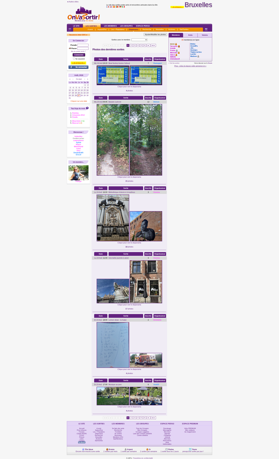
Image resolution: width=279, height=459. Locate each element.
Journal (167, 437)
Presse (81, 437)
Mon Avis (167, 439)
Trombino (118, 432)
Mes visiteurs (190, 430)
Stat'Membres (118, 439)
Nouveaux (118, 435)
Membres (176, 35)
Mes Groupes (142, 430)
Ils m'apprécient (190, 432)
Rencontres (167, 440)
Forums (81, 432)
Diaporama (133, 29)
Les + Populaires (117, 29)
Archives (171, 29)
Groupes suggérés (142, 432)
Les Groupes (126, 26)
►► (153, 45)
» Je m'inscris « (177, 7)
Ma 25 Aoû (98, 102)
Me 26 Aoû (98, 63)
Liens (82, 439)
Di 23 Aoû (98, 320)
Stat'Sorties (184, 29)
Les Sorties (91, 26)
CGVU (81, 435)
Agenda (167, 433)
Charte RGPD (82, 433)
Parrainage (167, 428)
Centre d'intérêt (142, 435)
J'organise (167, 435)
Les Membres (110, 26)
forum (210, 63)
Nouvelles (160, 29)
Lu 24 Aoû (98, 192)
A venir (90, 29)
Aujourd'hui (102, 29)
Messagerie (167, 430)
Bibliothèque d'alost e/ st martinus (122, 192)
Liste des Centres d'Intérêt (142, 433)
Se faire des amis (118, 428)
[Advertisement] (159, 15)
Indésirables (167, 444)
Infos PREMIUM (190, 428)
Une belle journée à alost (118, 258)
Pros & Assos (81, 430)
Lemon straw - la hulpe (118, 320)
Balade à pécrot (115, 102)
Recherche (147, 29)
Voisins (205, 35)
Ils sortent (118, 433)
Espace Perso (143, 26)
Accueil (81, 428)
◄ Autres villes (72, 2)
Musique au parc (115, 385)
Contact (81, 440)
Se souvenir (80, 59)
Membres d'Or (118, 437)
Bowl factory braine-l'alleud (119, 63)
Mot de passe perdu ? (78, 51)
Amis (190, 35)
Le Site (76, 26)
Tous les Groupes (142, 428)
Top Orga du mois (78, 109)
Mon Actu (167, 432)
